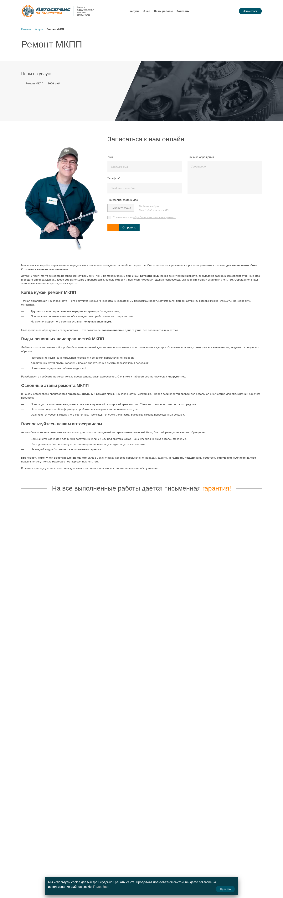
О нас (146, 10)
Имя (110, 156)
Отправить (129, 227)
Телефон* (113, 178)
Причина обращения (201, 156)
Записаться (250, 10)
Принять (225, 889)
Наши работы (163, 10)
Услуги (134, 10)
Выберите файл (121, 207)
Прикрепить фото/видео (122, 199)
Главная (26, 29)
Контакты (183, 10)
